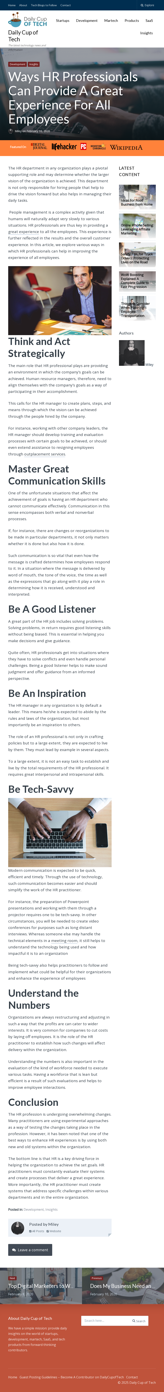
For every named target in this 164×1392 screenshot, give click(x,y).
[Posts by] (11, 131)
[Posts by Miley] (17, 1229)
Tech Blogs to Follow (44, 5)
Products (132, 20)
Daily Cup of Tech (23, 36)
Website (55, 1231)
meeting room (64, 940)
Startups (62, 20)
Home (12, 5)
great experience (23, 231)
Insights (146, 33)
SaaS (149, 20)
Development (87, 20)
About (23, 5)
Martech (111, 20)
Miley (18, 131)
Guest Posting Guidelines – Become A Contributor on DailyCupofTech (72, 1377)
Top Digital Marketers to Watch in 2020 (53, 1286)
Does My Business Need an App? (127, 1286)
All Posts (37, 1231)
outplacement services (44, 454)
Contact (65, 5)
